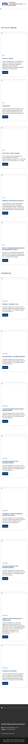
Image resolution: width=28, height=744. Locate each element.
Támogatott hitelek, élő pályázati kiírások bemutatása (12, 514)
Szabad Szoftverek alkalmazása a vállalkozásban (12, 619)
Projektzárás (6, 106)
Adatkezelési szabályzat (7, 733)
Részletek (5, 72)
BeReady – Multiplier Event (10, 304)
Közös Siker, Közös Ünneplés (11, 153)
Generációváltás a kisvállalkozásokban (13, 356)
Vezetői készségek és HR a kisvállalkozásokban (10, 462)
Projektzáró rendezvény (9, 671)
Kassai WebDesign (15, 741)
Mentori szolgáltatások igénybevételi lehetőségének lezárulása (13, 248)
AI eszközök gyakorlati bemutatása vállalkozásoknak (13, 409)
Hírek (3, 55)
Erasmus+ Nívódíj (7, 58)
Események (5, 301)
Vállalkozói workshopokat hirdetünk (13, 200)
